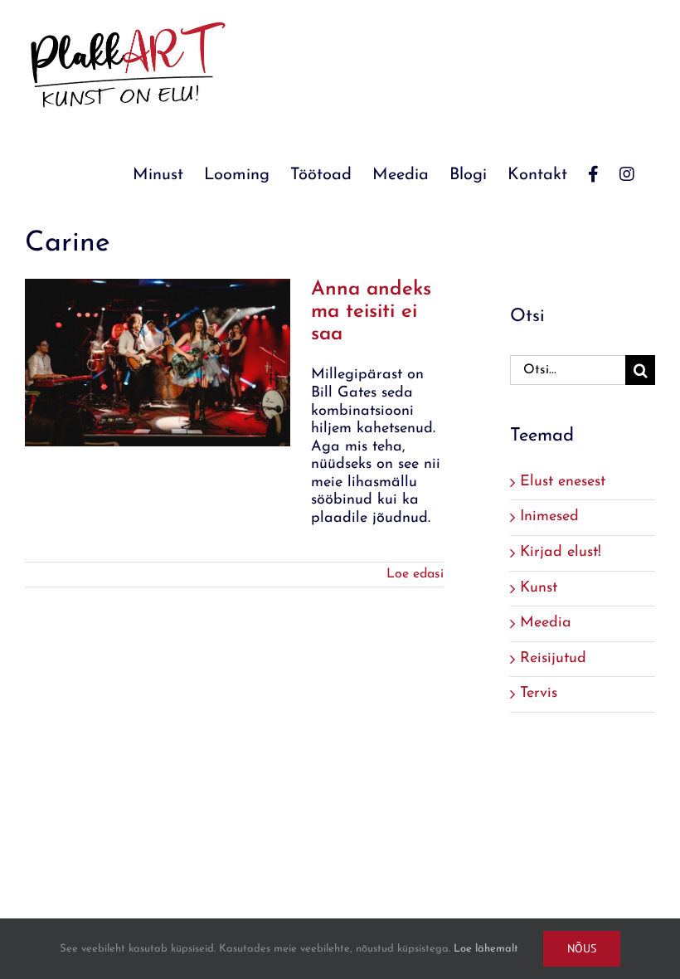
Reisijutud (553, 658)
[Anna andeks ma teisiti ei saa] (157, 362)
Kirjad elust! (560, 552)
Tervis (538, 693)
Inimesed (549, 516)
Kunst (538, 588)
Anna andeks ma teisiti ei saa (371, 312)
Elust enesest (562, 482)
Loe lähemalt (486, 948)
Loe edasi (415, 574)
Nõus (581, 948)
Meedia (545, 623)
